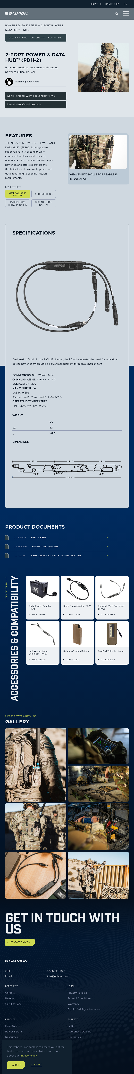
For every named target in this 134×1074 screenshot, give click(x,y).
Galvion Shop (112, 4)
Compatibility (56, 37)
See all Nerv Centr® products (24, 104)
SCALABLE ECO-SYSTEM (43, 203)
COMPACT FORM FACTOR (17, 194)
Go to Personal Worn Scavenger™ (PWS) (31, 95)
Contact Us (95, 4)
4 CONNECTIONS (43, 193)
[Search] (116, 13)
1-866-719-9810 (56, 971)
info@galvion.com (58, 976)
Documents (38, 37)
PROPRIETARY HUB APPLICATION (17, 203)
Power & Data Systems (21, 25)
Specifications (18, 37)
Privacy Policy (28, 1055)
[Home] (16, 13)
